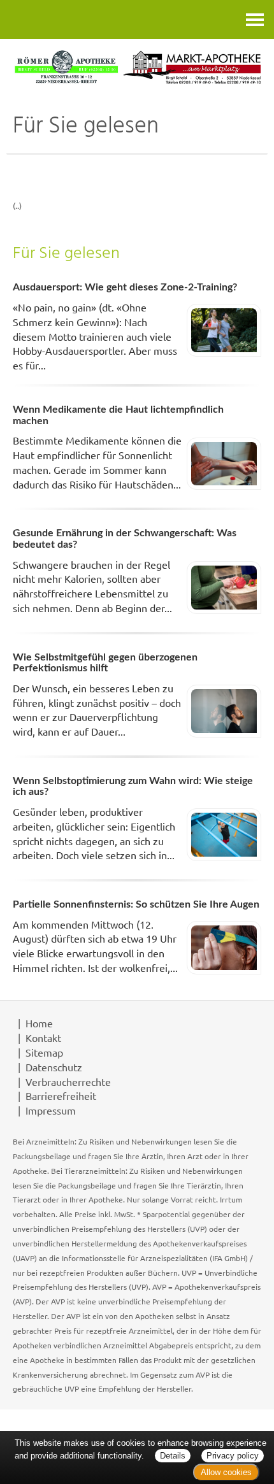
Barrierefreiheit (60, 1095)
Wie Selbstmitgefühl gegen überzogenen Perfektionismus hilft (105, 663)
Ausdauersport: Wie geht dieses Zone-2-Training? (125, 287)
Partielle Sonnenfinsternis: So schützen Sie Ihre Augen (136, 904)
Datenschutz (53, 1066)
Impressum (50, 1110)
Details (172, 1455)
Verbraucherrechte (68, 1081)
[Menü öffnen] (255, 19)
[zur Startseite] (137, 67)
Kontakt (43, 1037)
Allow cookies (226, 1472)
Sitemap (44, 1052)
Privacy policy (232, 1455)
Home (39, 1023)
